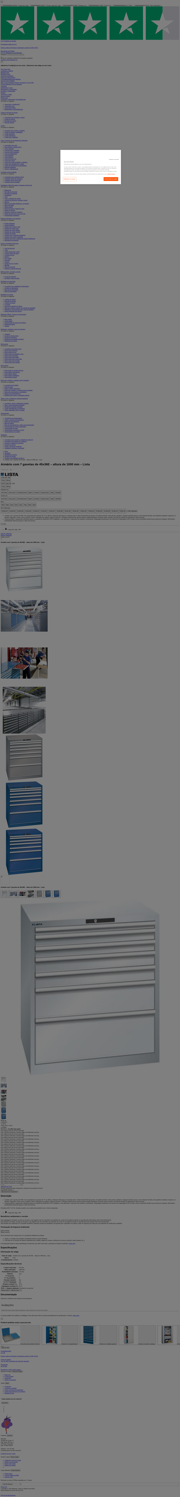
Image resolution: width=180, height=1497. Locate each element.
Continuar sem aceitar (114, 159)
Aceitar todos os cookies (111, 179)
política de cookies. (111, 174)
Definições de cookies (69, 179)
